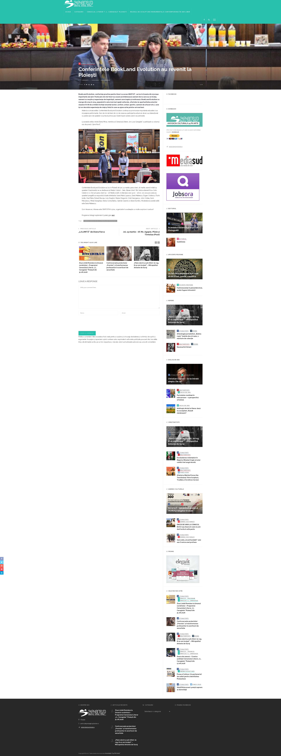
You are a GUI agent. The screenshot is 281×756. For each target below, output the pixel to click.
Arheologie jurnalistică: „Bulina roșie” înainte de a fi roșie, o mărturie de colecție (189, 336)
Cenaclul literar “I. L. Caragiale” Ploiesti (107, 12)
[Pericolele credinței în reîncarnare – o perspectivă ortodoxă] (170, 393)
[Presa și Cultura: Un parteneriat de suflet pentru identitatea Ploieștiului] (170, 672)
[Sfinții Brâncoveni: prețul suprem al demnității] (170, 687)
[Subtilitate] (170, 242)
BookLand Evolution (108, 220)
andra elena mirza (92, 220)
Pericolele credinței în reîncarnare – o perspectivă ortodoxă (188, 397)
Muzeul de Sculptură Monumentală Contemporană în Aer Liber (160, 12)
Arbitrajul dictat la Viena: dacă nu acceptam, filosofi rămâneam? (189, 411)
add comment (105, 80)
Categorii (79, 12)
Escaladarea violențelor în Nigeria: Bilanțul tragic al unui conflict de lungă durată (188, 460)
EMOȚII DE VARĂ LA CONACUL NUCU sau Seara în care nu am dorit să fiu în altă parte (189, 527)
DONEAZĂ (175, 132)
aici (113, 215)
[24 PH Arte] (78, 4)
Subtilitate (181, 242)
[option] (91, 259)
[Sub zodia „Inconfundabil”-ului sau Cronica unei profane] (170, 538)
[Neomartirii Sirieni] (170, 347)
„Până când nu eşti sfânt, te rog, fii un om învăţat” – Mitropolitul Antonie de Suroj (146, 265)
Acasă (68, 12)
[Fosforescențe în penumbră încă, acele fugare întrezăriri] (170, 288)
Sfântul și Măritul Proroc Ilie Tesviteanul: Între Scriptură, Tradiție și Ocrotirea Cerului (188, 477)
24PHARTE (85, 80)
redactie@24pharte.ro (175, 146)
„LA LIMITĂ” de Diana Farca (91, 232)
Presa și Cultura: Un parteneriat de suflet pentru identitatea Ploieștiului (189, 676)
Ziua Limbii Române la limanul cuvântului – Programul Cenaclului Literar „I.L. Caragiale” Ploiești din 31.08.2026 (91, 267)
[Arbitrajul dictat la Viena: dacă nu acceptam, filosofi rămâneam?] (170, 409)
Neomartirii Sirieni (184, 347)
